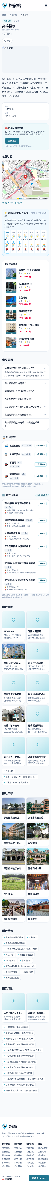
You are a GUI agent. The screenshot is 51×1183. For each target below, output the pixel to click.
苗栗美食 (18, 1162)
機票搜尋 (42, 1155)
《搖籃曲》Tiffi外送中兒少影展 (19, 1073)
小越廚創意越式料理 (14, 937)
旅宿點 (15, 5)
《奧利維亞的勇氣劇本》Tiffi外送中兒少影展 (24, 1079)
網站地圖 (42, 1166)
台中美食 (18, 1166)
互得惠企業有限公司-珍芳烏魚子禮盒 (21, 949)
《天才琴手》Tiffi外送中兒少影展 (20, 1067)
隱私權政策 (43, 1159)
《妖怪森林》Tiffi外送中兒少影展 (20, 1056)
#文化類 (7, 34)
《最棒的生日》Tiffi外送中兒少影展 (21, 1061)
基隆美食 (18, 1148)
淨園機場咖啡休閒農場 (15, 943)
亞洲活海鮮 (28, 972)
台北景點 (6, 1151)
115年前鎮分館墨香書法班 (17, 1027)
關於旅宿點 (43, 1148)
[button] (25, 177)
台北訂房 (30, 1151)
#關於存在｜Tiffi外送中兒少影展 (19, 1038)
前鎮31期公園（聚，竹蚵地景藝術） (21, 776)
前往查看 (12, 140)
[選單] (46, 5)
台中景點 (6, 1166)
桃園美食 (18, 1155)
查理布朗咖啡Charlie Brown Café (20, 966)
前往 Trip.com (39, 1178)
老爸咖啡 (33, 937)
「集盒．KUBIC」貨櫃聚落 (17, 782)
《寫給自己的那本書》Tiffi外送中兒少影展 (23, 1050)
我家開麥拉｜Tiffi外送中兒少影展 (20, 1044)
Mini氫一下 (10, 960)
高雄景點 (13, 14)
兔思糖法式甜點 (12, 977)
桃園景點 (6, 1155)
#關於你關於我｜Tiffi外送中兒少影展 (21, 1090)
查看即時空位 (42, 495)
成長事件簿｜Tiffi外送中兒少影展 (20, 1084)
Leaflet (21, 198)
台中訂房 (30, 1166)
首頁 (4, 14)
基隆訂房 (30, 1148)
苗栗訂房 (30, 1162)
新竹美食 (18, 1159)
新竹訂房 (30, 1159)
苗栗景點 (6, 1162)
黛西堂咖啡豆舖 (26, 954)
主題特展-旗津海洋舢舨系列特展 (19, 1032)
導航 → (42, 503)
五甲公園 (9, 771)
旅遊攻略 (42, 1151)
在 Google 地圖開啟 (13, 202)
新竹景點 (6, 1159)
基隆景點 (6, 1148)
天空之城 (9, 954)
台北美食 (18, 1151)
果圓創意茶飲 (11, 972)
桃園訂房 (30, 1155)
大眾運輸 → (40, 445)
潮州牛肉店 (26, 960)
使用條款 (42, 1162)
